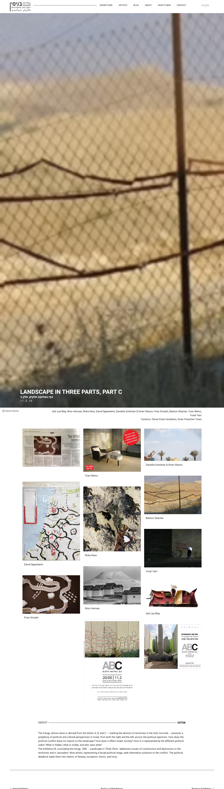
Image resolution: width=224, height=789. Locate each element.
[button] (164, 5)
